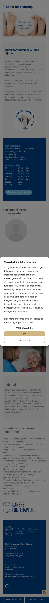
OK (24, 333)
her (31, 322)
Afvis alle (24, 340)
